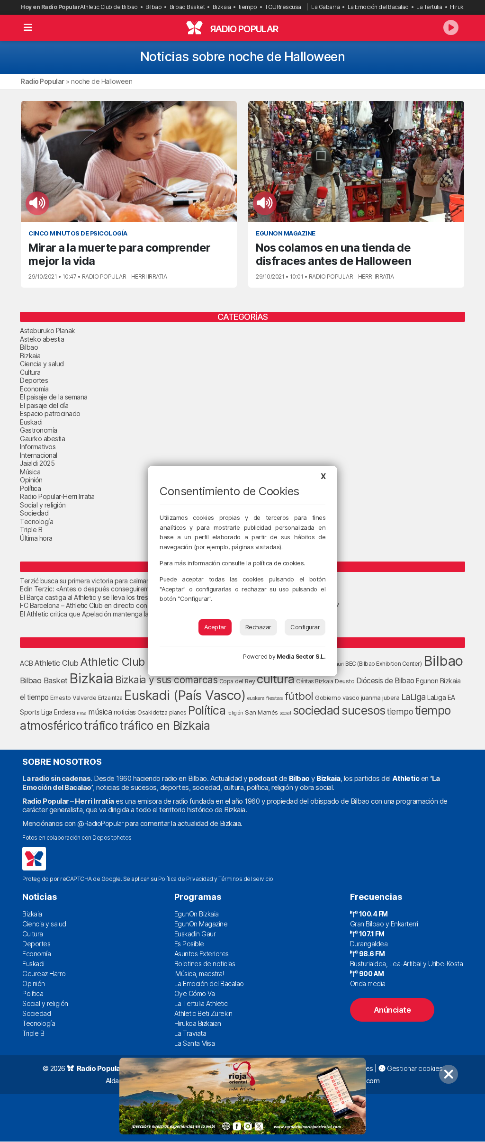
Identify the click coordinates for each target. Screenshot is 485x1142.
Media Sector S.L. (301, 656)
